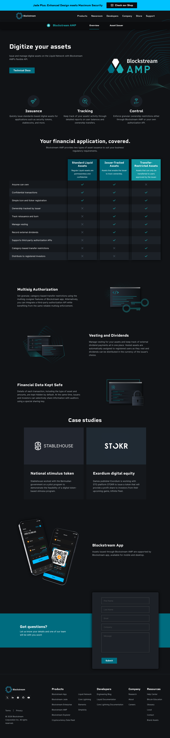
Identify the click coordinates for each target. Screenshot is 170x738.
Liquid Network (85, 694)
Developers (112, 16)
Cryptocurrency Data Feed (63, 720)
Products (82, 16)
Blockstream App (59, 694)
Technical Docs (22, 70)
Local (149, 710)
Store (139, 16)
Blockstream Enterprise (62, 704)
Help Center (152, 694)
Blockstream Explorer (61, 715)
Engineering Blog (104, 694)
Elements (82, 704)
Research (133, 694)
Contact (150, 715)
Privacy (19, 710)
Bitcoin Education (154, 699)
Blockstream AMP (59, 710)
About (131, 699)
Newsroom (97, 16)
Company (127, 16)
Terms (8, 710)
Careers (132, 704)
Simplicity (82, 710)
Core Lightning (84, 699)
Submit (109, 660)
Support (150, 16)
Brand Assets (152, 720)
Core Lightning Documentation (110, 704)
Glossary (150, 704)
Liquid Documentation (106, 699)
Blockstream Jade (59, 699)
